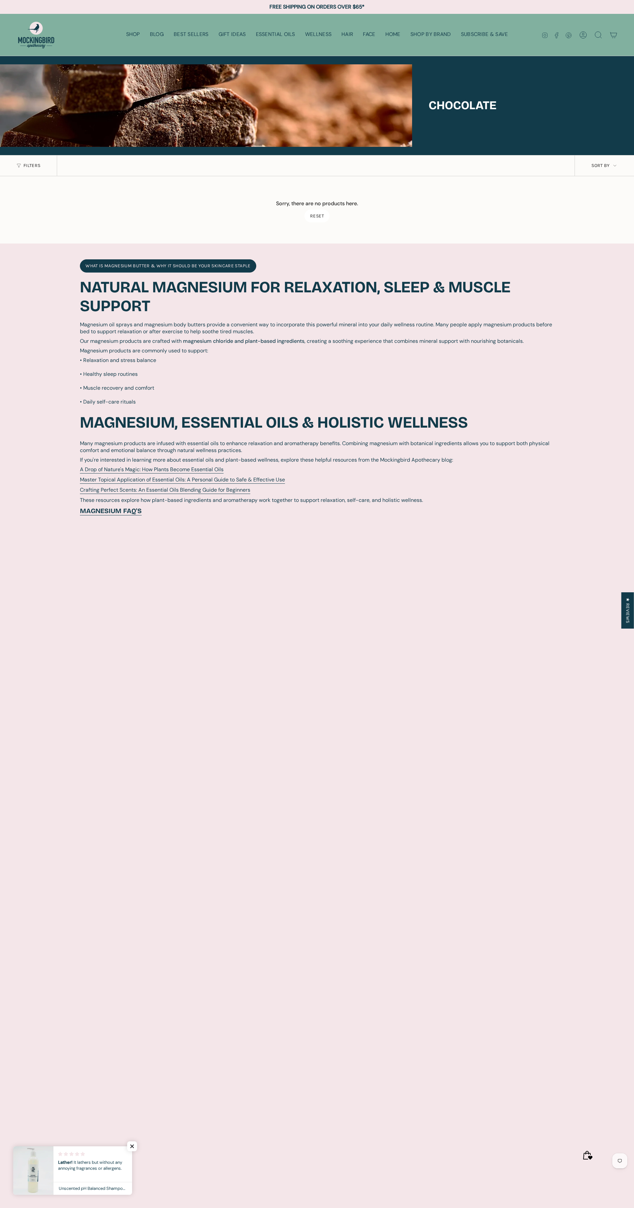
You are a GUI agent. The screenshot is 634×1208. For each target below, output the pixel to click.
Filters (31, 165)
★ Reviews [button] (628, 610)
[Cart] (613, 35)
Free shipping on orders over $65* (317, 6)
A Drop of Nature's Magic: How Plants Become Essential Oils (152, 469)
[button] (133, 34)
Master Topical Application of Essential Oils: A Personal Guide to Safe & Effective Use (182, 479)
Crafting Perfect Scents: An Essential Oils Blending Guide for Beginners (165, 489)
